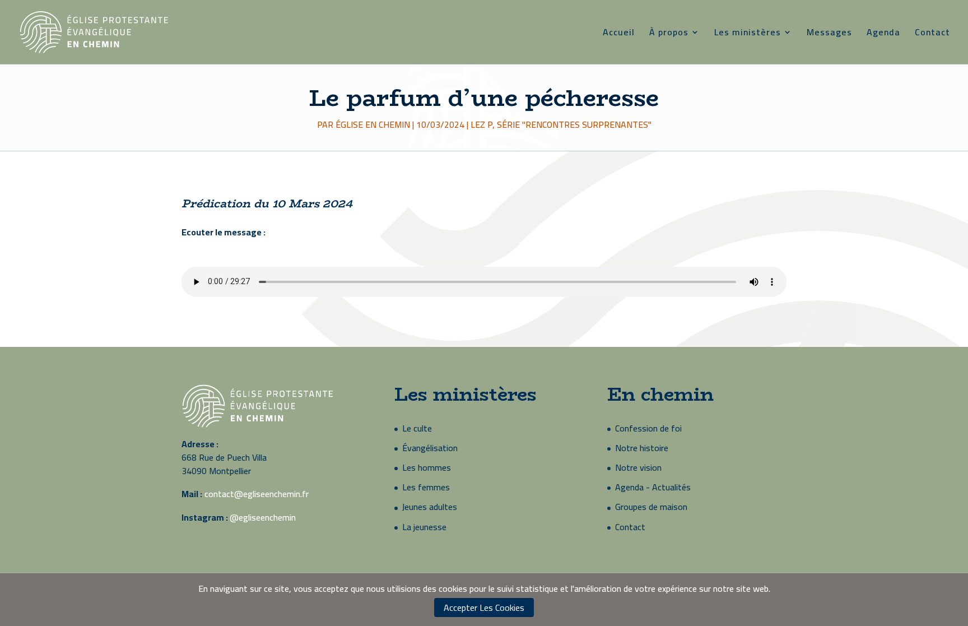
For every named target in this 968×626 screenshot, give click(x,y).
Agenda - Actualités (653, 487)
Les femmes (426, 487)
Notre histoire (641, 447)
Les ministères (747, 34)
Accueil (619, 34)
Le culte (417, 428)
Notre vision (638, 467)
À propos (668, 34)
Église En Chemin (373, 124)
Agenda (883, 34)
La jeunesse (424, 526)
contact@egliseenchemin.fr (256, 493)
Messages (829, 34)
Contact (932, 34)
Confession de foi (648, 428)
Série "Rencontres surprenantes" (574, 124)
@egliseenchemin (263, 517)
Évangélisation (430, 447)
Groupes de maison (651, 506)
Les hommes (426, 467)
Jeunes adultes (429, 506)
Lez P (481, 124)
